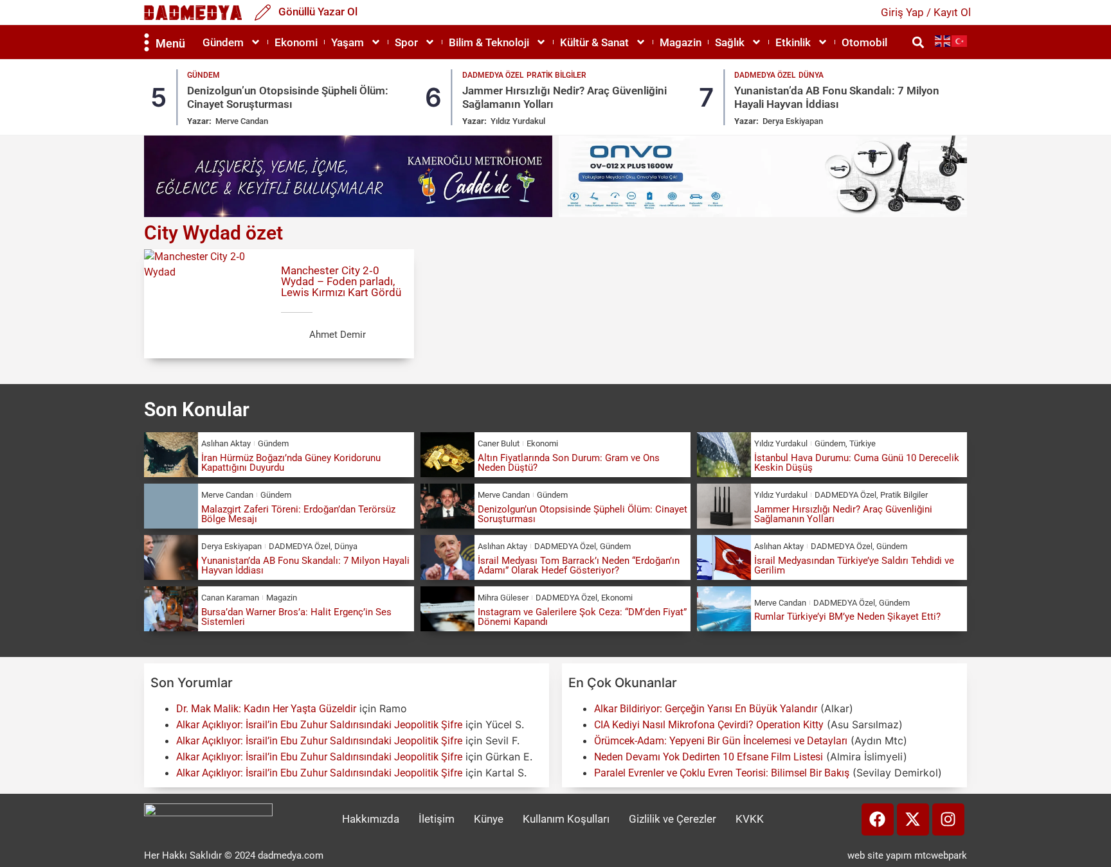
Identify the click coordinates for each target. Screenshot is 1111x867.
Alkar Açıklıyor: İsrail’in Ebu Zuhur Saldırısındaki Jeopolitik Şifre (319, 725)
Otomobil (864, 42)
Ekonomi (296, 42)
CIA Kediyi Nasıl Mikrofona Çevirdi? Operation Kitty (709, 725)
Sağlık (730, 42)
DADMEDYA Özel (492, 75)
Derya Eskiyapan (793, 121)
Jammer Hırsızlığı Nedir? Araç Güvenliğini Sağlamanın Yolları (843, 514)
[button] (917, 42)
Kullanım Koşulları (566, 818)
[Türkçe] (960, 41)
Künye (488, 818)
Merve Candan (241, 121)
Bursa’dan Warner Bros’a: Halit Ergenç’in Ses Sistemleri (296, 616)
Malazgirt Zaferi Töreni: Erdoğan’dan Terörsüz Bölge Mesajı (298, 514)
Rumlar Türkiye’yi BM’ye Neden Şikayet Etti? (847, 616)
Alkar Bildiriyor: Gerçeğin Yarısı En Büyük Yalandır (705, 709)
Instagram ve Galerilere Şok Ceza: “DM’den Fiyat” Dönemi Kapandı (582, 616)
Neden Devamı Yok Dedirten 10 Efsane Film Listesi (708, 757)
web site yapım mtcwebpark (907, 855)
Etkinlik (793, 42)
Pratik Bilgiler (556, 75)
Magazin (680, 42)
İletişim (437, 818)
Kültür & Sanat (594, 42)
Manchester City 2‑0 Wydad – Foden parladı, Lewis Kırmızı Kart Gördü (341, 281)
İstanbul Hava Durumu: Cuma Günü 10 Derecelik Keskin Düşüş (856, 462)
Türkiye (862, 443)
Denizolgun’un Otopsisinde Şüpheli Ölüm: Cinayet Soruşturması (287, 97)
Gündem (223, 42)
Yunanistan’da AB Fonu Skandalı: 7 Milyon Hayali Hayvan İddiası (836, 97)
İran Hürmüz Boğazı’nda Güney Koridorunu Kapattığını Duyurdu (291, 462)
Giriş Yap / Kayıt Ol (926, 12)
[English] (943, 41)
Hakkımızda (370, 818)
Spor (406, 42)
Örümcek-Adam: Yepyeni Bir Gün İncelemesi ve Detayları (720, 741)
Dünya (811, 75)
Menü (170, 43)
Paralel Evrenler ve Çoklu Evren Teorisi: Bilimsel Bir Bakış (721, 773)
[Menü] (147, 42)
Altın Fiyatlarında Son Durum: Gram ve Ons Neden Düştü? (569, 462)
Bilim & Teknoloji (489, 42)
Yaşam (347, 42)
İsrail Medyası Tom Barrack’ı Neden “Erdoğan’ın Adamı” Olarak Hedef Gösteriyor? (579, 565)
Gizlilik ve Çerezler (672, 818)
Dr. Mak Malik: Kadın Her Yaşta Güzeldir (266, 709)
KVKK (750, 818)
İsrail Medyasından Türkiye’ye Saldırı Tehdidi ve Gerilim (854, 565)
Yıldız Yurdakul (518, 121)
